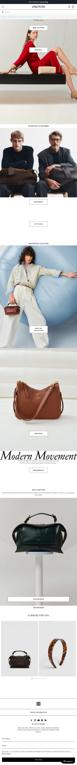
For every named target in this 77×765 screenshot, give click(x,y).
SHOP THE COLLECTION (38, 329)
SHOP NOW (44, 2)
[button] (33, 678)
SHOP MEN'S (38, 202)
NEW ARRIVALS (38, 470)
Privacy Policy (6, 753)
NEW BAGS (38, 50)
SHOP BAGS (38, 433)
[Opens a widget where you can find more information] (68, 761)
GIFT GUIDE (38, 224)
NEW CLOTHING (38, 28)
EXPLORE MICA (38, 599)
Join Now (38, 759)
